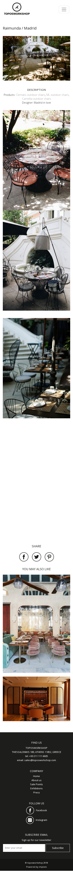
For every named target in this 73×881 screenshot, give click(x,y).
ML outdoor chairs (57, 95)
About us (36, 780)
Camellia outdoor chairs (36, 98)
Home (36, 776)
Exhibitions (36, 788)
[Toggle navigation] (64, 9)
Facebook (41, 810)
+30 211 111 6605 (38, 756)
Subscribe (58, 848)
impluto (43, 866)
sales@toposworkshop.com (40, 760)
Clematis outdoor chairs (30, 95)
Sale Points (36, 784)
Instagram (41, 820)
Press (36, 792)
